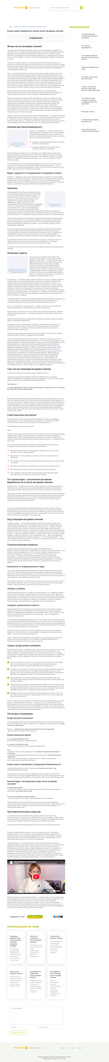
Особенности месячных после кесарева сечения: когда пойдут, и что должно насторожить (17, 270)
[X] (62, 917)
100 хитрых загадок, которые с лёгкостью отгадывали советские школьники (89, 100)
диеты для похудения (51, 351)
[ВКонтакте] (54, 917)
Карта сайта (71, 1048)
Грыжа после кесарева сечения (16, 972)
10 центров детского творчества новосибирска (90, 130)
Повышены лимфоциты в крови (90, 68)
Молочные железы (87, 111)
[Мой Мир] (59, 917)
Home (10, 26)
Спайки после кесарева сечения (56, 937)
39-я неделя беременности (86, 46)
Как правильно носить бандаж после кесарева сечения (55, 974)
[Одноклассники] (57, 917)
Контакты (79, 1048)
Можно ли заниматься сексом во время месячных (36, 939)
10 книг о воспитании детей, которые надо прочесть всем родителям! (90, 88)
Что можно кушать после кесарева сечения (55, 205)
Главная (63, 1048)
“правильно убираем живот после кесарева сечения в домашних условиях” (15, 941)
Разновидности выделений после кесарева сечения (35, 974)
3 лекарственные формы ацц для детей (89, 120)
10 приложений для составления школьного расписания (89, 36)
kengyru (20, 7)
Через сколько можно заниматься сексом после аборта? (17, 144)
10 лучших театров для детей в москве (89, 77)
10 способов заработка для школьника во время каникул (89, 57)
